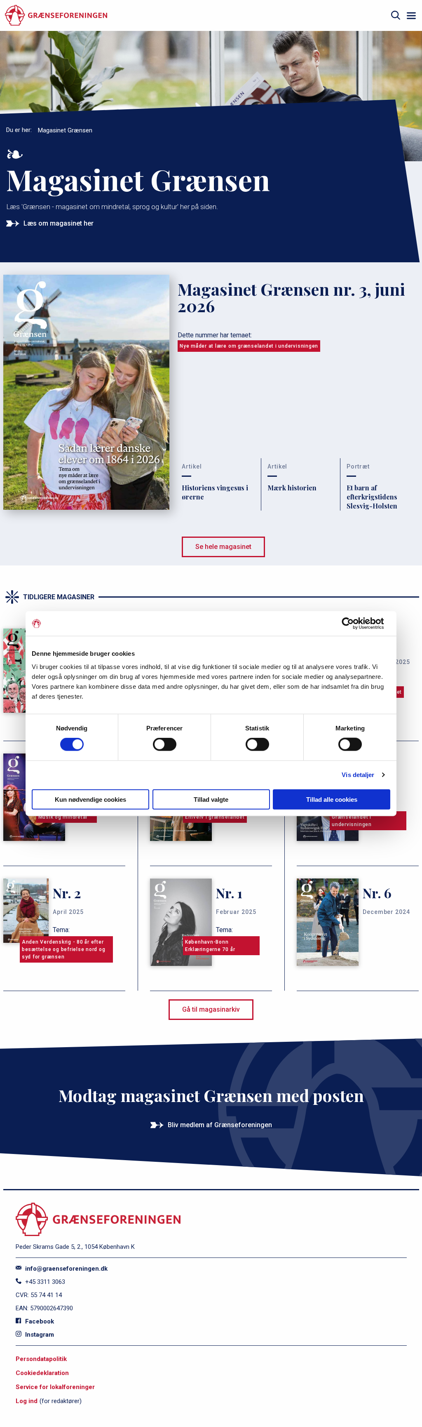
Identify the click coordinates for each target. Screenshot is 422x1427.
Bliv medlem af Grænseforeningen (220, 1125)
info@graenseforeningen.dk (65, 1268)
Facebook (38, 1321)
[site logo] (56, 15)
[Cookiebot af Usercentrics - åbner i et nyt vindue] (354, 623)
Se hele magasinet (223, 547)
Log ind (27, 1401)
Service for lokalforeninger (55, 1387)
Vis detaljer (358, 774)
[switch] (164, 744)
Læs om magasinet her (58, 223)
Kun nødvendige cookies (90, 799)
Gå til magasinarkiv (211, 1009)
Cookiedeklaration (42, 1373)
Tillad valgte (211, 799)
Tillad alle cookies (331, 799)
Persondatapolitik (41, 1359)
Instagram (38, 1334)
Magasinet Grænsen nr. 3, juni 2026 (291, 297)
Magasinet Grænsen (65, 130)
